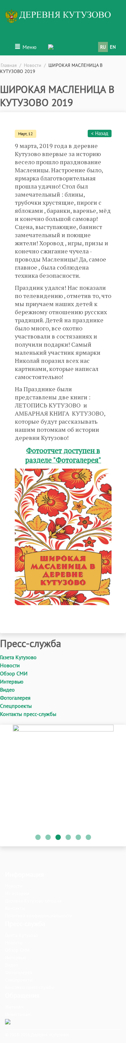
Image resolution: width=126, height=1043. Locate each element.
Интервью (12, 681)
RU (103, 47)
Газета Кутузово (18, 657)
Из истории (17, 893)
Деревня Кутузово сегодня (33, 901)
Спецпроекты (16, 705)
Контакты (15, 908)
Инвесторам (18, 1014)
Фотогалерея (15, 697)
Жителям (14, 1007)
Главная (9, 65)
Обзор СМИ (14, 673)
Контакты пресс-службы (28, 714)
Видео (7, 689)
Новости (32, 65)
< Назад (99, 133)
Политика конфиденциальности (39, 916)
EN (113, 47)
